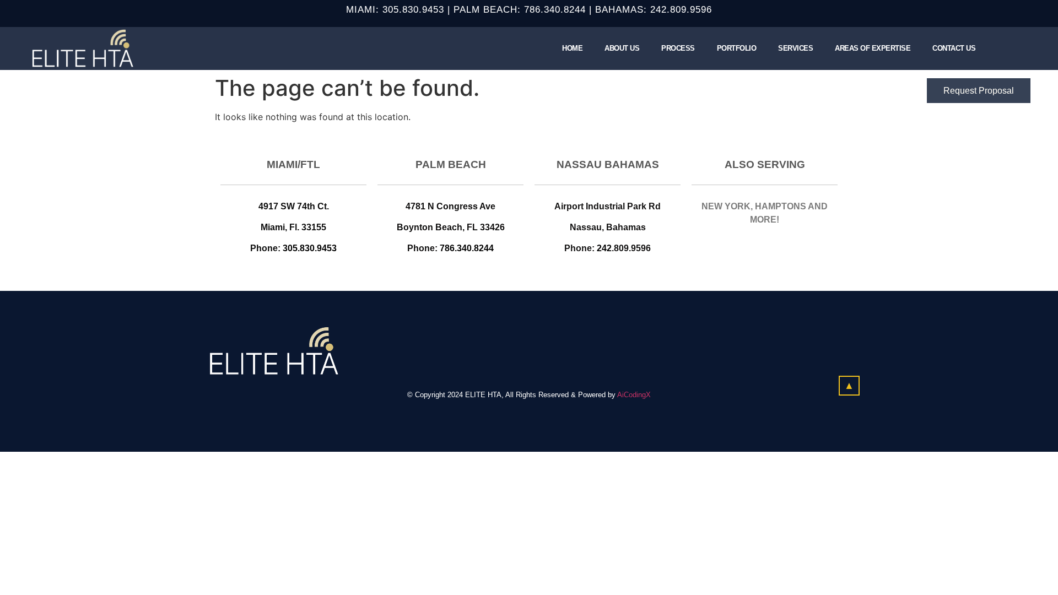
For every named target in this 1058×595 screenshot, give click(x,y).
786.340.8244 (555, 9)
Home (572, 48)
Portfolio (737, 48)
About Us (621, 48)
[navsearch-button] (1000, 48)
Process (678, 48)
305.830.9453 (413, 9)
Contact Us (953, 48)
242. (660, 9)
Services (795, 48)
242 (604, 248)
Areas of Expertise (872, 48)
